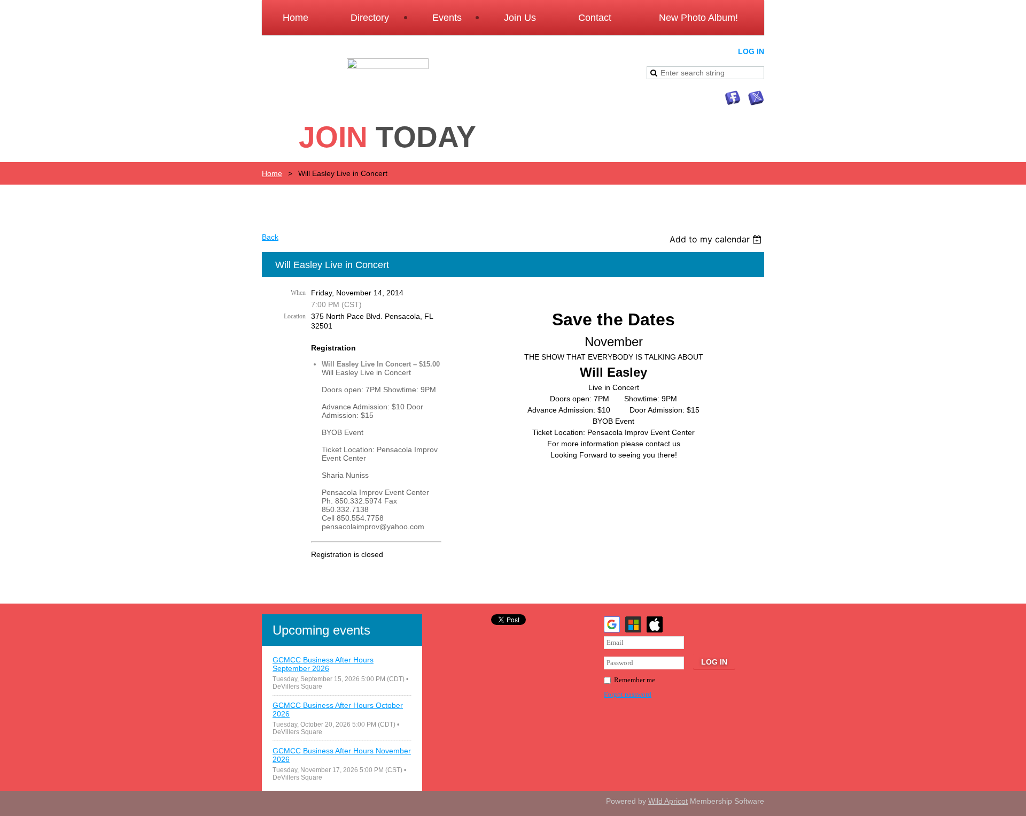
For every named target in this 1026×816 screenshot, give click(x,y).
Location (295, 316)
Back (270, 237)
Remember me (634, 680)
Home (272, 173)
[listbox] (717, 239)
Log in (751, 51)
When (298, 292)
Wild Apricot (668, 801)
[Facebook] (733, 98)
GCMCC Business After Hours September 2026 (323, 664)
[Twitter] (756, 98)
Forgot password (627, 694)
